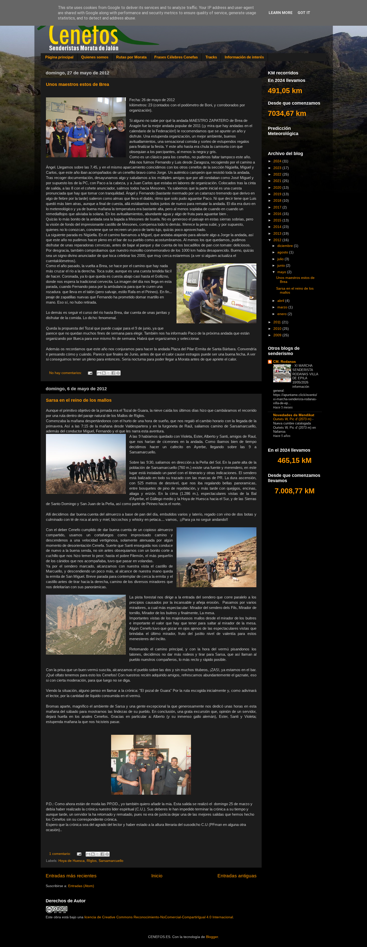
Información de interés (244, 57)
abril (281, 301)
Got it (304, 12)
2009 (277, 335)
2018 (277, 200)
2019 (277, 194)
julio (281, 259)
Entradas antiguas (237, 875)
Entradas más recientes (71, 875)
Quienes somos (94, 57)
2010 (277, 329)
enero (282, 314)
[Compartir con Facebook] (113, 373)
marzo (282, 307)
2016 (277, 214)
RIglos (92, 861)
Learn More (281, 12)
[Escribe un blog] (103, 373)
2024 (277, 161)
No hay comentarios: (66, 373)
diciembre (285, 246)
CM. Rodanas (284, 362)
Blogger (212, 937)
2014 (277, 227)
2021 (277, 181)
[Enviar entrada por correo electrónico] (90, 373)
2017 (277, 207)
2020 (277, 187)
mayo (282, 272)
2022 (277, 174)
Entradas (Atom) (81, 886)
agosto (283, 252)
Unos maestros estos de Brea (77, 84)
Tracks (211, 57)
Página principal (59, 57)
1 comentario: (60, 854)
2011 (277, 322)
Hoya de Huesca (71, 861)
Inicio (157, 875)
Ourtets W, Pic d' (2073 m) (292, 419)
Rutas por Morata (131, 57)
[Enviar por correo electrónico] (99, 373)
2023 (277, 168)
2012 (277, 240)
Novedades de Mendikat (293, 415)
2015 (277, 220)
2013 (277, 233)
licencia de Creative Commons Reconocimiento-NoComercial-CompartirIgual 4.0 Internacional (158, 917)
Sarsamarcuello (111, 861)
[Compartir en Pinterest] (118, 373)
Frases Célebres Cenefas (176, 57)
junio (281, 265)
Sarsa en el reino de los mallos (79, 400)
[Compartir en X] (108, 373)
